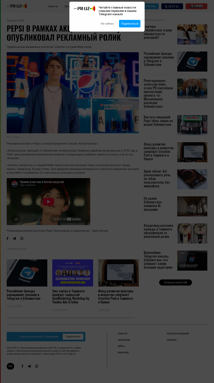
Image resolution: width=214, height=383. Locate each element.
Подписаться (129, 23)
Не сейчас (107, 23)
